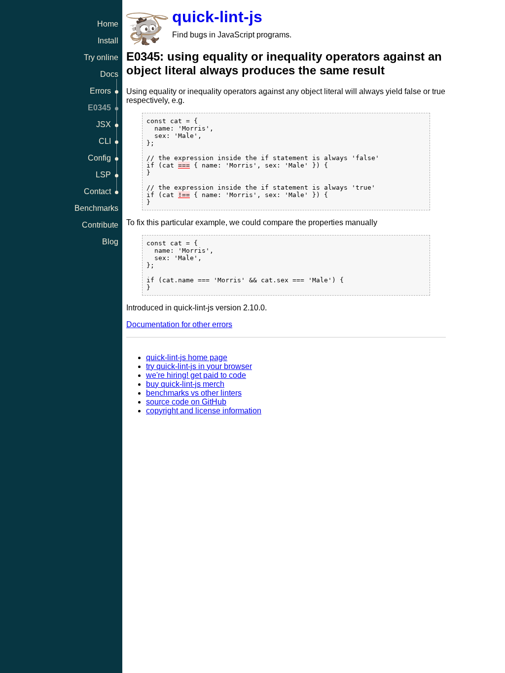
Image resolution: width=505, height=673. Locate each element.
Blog (110, 241)
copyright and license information (203, 410)
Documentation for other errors (179, 324)
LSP (103, 174)
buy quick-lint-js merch (185, 384)
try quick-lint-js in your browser (199, 366)
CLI (105, 141)
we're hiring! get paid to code (196, 375)
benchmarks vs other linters (194, 393)
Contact (97, 191)
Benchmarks (96, 208)
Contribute (100, 225)
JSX (103, 124)
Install (108, 40)
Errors (100, 91)
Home (107, 24)
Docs (109, 74)
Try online (101, 57)
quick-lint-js (217, 17)
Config (99, 158)
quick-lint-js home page (186, 357)
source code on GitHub (186, 402)
